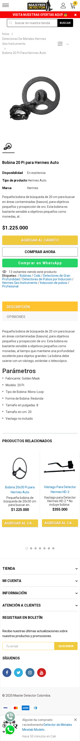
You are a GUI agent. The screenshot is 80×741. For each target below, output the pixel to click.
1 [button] (27, 548)
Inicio (5, 34)
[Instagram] (30, 672)
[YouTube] (41, 672)
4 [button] (40, 548)
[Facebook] (6, 672)
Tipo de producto (14, 180)
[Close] (75, 719)
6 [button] (49, 548)
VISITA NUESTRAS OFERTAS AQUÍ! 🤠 (40, 15)
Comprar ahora (40, 252)
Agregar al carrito (40, 240)
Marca (7, 188)
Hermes (32, 188)
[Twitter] (18, 672)
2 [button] (31, 548)
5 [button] (44, 548)
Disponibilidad (12, 173)
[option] (40, 99)
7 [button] (53, 548)
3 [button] (35, 548)
